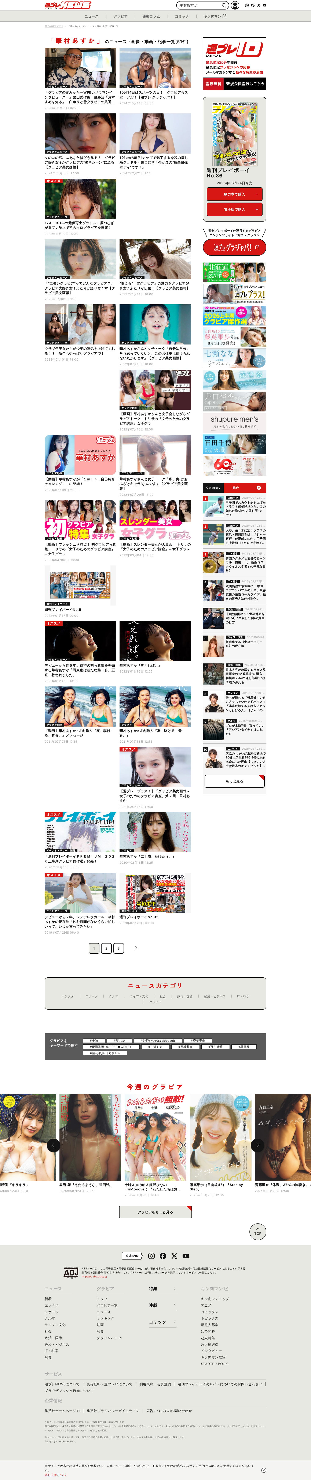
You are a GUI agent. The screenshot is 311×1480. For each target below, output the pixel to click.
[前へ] (53, 1145)
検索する (224, 5)
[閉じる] (263, 1470)
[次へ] (257, 1145)
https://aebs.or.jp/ (94, 1276)
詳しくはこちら (55, 1474)
